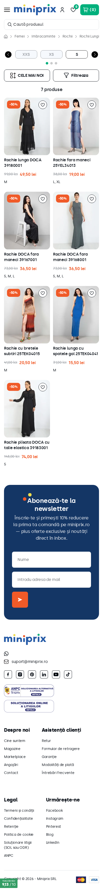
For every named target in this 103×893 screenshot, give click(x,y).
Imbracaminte (43, 36)
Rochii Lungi (89, 36)
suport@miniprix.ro (30, 661)
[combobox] (51, 24)
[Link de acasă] (6, 36)
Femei (19, 36)
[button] (47, 63)
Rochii (67, 36)
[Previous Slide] (8, 54)
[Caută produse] (10, 25)
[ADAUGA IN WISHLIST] (42, 105)
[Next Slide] (95, 54)
